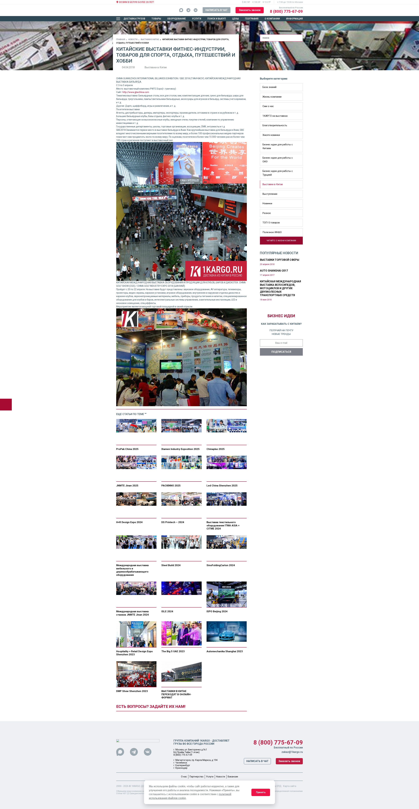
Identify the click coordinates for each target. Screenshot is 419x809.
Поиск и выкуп (216, 18)
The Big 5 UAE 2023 (173, 651)
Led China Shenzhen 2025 (222, 485)
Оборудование (176, 18)
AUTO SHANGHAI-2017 (274, 270)
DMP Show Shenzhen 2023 (132, 691)
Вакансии (233, 776)
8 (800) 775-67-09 (286, 11)
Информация (294, 18)
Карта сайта (289, 786)
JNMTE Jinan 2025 (127, 485)
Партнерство (196, 776)
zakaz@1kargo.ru (292, 752)
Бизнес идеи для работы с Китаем (278, 146)
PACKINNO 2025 (171, 485)
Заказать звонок (250, 10)
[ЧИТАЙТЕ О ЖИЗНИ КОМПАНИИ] (261, 242)
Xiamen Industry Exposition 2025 (180, 449)
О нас (184, 776)
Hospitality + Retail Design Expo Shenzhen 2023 (134, 653)
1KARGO (135, 786)
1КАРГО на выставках (275, 115)
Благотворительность (275, 125)
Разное (267, 213)
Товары (156, 18)
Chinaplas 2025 (216, 449)
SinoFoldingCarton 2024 (221, 565)
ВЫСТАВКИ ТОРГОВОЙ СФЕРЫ (279, 259)
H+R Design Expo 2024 (129, 522)
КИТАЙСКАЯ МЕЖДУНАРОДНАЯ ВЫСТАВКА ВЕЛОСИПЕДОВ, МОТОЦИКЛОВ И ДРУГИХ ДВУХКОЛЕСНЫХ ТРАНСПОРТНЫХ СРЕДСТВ (280, 288)
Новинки (267, 203)
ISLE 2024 (167, 611)
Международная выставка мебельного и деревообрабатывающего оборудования (132, 570)
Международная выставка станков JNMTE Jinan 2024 (132, 613)
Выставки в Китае (150, 39)
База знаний (269, 87)
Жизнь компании (272, 96)
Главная (120, 39)
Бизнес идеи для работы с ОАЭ (278, 159)
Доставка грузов (134, 18)
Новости (132, 39)
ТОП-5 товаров (271, 222)
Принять (260, 792)
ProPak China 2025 (127, 449)
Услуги (196, 18)
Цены (235, 18)
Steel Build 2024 (171, 565)
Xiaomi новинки (271, 135)
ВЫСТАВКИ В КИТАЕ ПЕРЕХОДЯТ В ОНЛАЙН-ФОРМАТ (176, 694)
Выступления (270, 193)
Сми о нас (268, 106)
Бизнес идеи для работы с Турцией (278, 173)
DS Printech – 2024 (172, 522)
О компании (272, 18)
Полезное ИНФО (272, 232)
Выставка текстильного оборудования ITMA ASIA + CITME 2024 (223, 525)
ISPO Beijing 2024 (217, 611)
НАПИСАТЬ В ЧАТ (216, 10)
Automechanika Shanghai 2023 (225, 651)
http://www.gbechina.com (135, 92)
